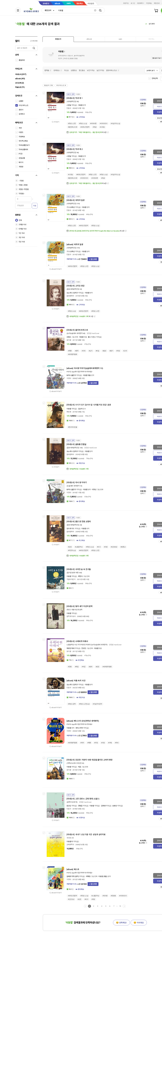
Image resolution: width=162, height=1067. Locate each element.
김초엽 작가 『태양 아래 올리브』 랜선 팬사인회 (85, 132)
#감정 (70, 547)
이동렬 (61, 51)
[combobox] (49, 10)
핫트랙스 (79, 4)
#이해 (110, 743)
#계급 (94, 127)
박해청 (88, 876)
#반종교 (123, 547)
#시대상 (102, 127)
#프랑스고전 (72, 123)
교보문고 (46, 4)
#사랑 (106, 547)
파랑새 (69, 412)
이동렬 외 (70, 841)
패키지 (21, 162)
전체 (20, 220)
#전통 (70, 667)
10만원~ (22, 194)
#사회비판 (93, 123)
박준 (79, 767)
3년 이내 (22, 237)
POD (21, 154)
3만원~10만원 (24, 189)
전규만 (83, 648)
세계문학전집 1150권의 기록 (79, 316)
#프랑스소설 (83, 123)
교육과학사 (70, 845)
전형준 (80, 806)
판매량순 (57, 70)
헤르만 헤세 (70, 648)
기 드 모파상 (71, 207)
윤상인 (69, 806)
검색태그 (22, 114)
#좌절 (77, 667)
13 (120, 906)
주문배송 (149, 3)
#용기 (111, 351)
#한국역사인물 (72, 427)
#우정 (96, 743)
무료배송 (22, 137)
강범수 (69, 337)
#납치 (90, 351)
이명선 (94, 489)
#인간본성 (114, 547)
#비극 (99, 547)
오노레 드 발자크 (72, 293)
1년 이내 (21, 233)
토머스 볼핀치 (71, 375)
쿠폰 (20, 128)
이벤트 (21, 132)
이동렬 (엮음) (102, 876)
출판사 (21, 110)
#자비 (117, 743)
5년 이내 (22, 242)
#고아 (125, 351)
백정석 (80, 576)
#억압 (83, 667)
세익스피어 (79, 728)
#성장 (97, 667)
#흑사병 (105, 896)
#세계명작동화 (72, 354)
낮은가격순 (91, 70)
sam (69, 3)
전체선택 (155, 78)
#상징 (79, 899)
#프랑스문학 (72, 704)
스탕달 (69, 105)
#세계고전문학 (84, 127)
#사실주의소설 (115, 123)
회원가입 (126, 3)
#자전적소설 (72, 550)
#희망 (118, 351)
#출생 (104, 351)
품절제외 (22, 60)
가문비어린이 (71, 579)
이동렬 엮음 (87, 375)
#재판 (70, 351)
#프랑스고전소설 (84, 704)
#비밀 (97, 351)
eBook (57, 4)
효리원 (69, 340)
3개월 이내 (22, 225)
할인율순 (82, 70)
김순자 (80, 409)
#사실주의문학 (97, 704)
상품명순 (74, 70)
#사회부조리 (103, 123)
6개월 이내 (22, 229)
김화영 (103, 806)
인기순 (47, 70)
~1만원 (21, 181)
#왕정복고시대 (72, 127)
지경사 (69, 378)
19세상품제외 (23, 149)
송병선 (114, 806)
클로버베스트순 (111, 70)
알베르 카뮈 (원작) (73, 876)
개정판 (21, 167)
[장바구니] (156, 10)
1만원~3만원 (23, 185)
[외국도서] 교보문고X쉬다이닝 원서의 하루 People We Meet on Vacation (94, 231)
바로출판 (91, 4)
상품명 (21, 101)
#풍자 (77, 351)
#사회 (83, 351)
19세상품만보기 (24, 145)
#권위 (90, 667)
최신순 (66, 70)
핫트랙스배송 (23, 141)
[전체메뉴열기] (18, 10)
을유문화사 (70, 296)
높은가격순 (100, 70)
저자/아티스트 (23, 105)
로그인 (133, 3)
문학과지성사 (71, 616)
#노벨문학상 (79, 547)
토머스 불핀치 (71, 489)
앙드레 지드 (70, 529)
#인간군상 (71, 899)
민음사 (69, 108)
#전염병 (113, 896)
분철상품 (22, 158)
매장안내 (156, 3)
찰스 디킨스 (92, 337)
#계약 (82, 743)
